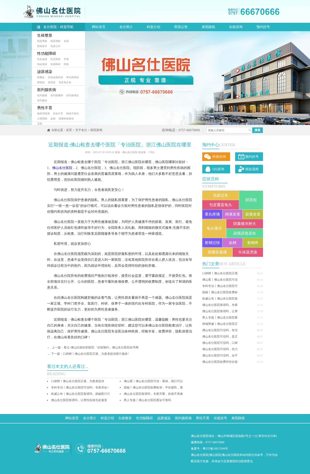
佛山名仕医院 (62, 168)
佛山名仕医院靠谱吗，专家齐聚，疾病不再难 (153, 393)
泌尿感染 (44, 72)
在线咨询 (236, 27)
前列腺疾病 (46, 90)
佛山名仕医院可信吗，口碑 (220, 342)
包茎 (66, 41)
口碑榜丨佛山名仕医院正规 (220, 273)
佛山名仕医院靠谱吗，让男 (220, 311)
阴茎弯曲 (42, 41)
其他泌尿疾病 (55, 77)
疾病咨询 (219, 156)
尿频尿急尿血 (244, 233)
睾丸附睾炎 (72, 77)
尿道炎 (51, 82)
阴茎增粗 (55, 41)
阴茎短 (251, 200)
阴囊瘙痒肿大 (244, 224)
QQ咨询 (218, 169)
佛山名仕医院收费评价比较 (220, 361)
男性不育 (44, 108)
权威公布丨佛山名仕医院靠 (220, 298)
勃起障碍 (42, 64)
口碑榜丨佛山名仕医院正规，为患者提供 (77, 381)
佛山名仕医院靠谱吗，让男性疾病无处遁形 (79, 400)
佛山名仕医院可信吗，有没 (220, 330)
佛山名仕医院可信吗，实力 (220, 349)
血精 (52, 118)
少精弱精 (42, 118)
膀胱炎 (41, 82)
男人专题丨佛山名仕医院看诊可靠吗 (147, 400)
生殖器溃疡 (247, 252)
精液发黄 (232, 214)
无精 (39, 123)
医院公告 (181, 27)
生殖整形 (44, 35)
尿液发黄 (252, 214)
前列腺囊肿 (56, 95)
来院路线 (208, 27)
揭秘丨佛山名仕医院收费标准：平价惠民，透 (153, 387)
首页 (69, 130)
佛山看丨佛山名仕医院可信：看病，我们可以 (153, 381)
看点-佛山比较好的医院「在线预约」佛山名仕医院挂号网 (101, 347)
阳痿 (66, 64)
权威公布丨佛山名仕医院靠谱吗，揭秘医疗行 (80, 393)
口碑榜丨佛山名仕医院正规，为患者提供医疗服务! (96, 353)
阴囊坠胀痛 (217, 252)
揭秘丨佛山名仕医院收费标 (220, 292)
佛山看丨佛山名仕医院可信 (220, 279)
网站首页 (98, 27)
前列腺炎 (42, 100)
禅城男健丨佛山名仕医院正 (220, 323)
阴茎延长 (42, 46)
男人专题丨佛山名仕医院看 (220, 317)
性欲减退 (42, 59)
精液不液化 (72, 113)
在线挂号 (220, 418)
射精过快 (212, 243)
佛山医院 (215, 455)
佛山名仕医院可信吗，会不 (220, 355)
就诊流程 (252, 169)
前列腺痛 (42, 95)
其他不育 (58, 113)
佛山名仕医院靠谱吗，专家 (220, 305)
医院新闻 (96, 130)
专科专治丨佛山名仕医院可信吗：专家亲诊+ (80, 387)
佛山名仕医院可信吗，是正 (220, 336)
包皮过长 (55, 46)
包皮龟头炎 (65, 82)
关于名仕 (81, 130)
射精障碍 (55, 64)
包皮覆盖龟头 (220, 205)
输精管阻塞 (43, 113)
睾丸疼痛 (212, 214)
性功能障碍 (46, 53)
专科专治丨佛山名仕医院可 (220, 286)
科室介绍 (153, 27)
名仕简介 (126, 27)
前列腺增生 (72, 95)
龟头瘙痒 (214, 228)
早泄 (66, 59)
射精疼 (253, 243)
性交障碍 (55, 59)
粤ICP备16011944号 (215, 448)
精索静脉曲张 (66, 118)
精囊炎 (41, 77)
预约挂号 (263, 27)
